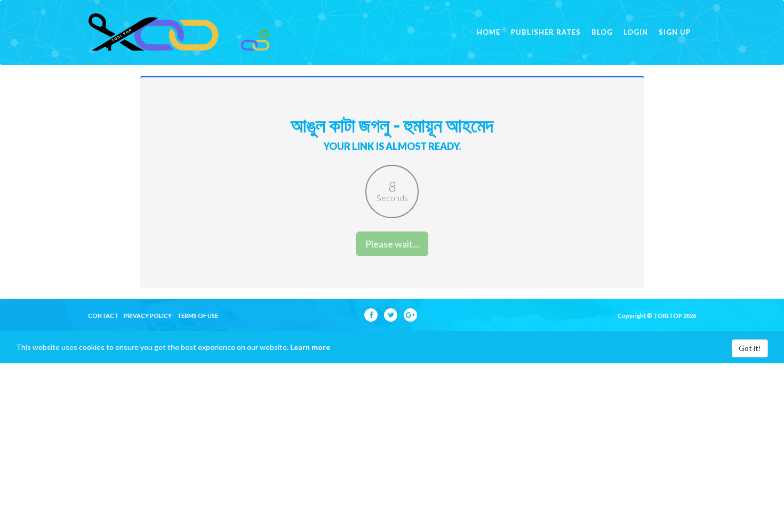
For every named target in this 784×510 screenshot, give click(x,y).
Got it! (750, 348)
